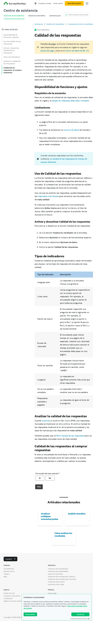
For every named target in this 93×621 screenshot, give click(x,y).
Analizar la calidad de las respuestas (12, 62)
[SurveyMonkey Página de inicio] (15, 3)
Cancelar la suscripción (12, 596)
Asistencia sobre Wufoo (56, 582)
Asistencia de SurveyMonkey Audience (61, 577)
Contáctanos (8, 598)
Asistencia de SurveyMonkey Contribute (62, 579)
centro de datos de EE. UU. (77, 50)
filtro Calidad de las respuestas (70, 435)
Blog (5, 577)
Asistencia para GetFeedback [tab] (60, 16)
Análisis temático (77, 513)
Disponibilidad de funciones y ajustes (11, 36)
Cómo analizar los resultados (63, 534)
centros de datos (71, 130)
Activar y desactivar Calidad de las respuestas (11, 50)
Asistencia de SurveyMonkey (58, 569)
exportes (46, 420)
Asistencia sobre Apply (56, 584)
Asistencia (39, 24)
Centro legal (52, 593)
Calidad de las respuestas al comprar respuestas (12, 70)
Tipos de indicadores (11, 57)
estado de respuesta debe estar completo (70, 100)
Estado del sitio (9, 593)
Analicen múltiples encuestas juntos (49, 516)
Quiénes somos (9, 571)
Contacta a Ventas (44, 3)
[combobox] (10, 559)
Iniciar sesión (58, 3)
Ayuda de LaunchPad (55, 574)
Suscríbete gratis (74, 3)
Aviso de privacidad (75, 606)
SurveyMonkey (9, 569)
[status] (64, 47)
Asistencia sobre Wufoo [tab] (36, 16)
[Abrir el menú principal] (87, 3)
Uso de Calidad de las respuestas (12, 42)
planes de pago (47, 50)
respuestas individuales (48, 196)
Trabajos (7, 574)
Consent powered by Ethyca (78, 618)
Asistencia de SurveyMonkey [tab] (14, 16)
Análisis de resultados (55, 24)
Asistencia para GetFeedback (58, 571)
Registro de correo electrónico (14, 601)
